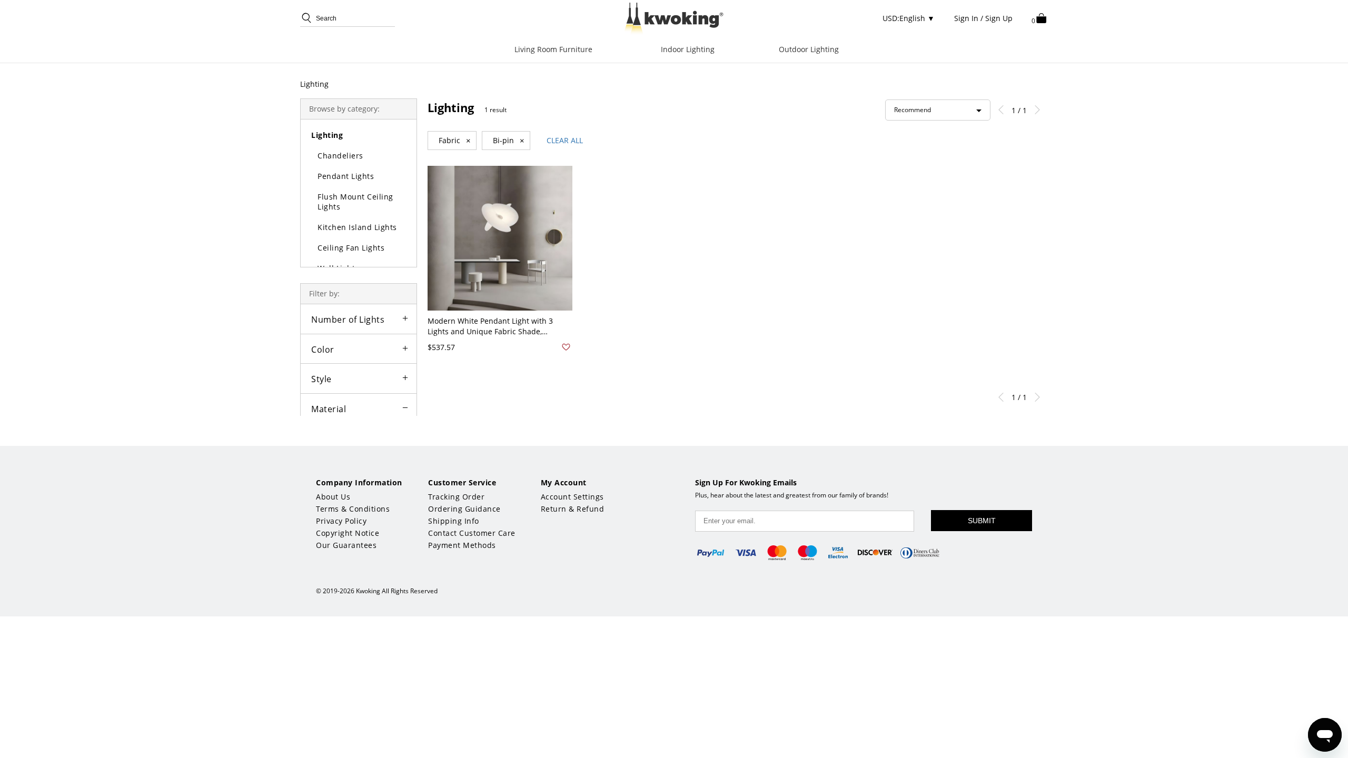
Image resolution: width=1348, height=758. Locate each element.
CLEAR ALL (565, 140)
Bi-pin (508, 140)
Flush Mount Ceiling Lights (355, 202)
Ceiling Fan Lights (351, 248)
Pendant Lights (346, 176)
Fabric (455, 140)
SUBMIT (982, 520)
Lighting (314, 84)
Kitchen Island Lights (357, 227)
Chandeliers (340, 156)
